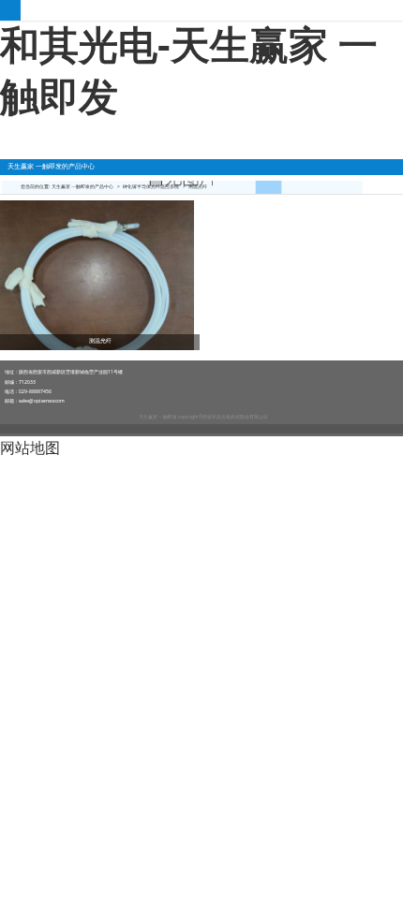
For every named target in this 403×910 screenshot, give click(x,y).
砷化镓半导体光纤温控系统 (151, 186)
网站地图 (30, 447)
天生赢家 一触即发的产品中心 (82, 186)
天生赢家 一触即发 (201, 10)
